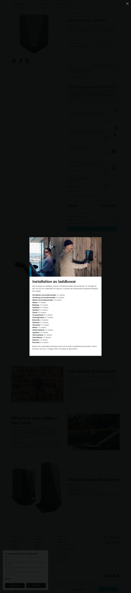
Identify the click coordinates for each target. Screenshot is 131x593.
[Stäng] (127, 3)
